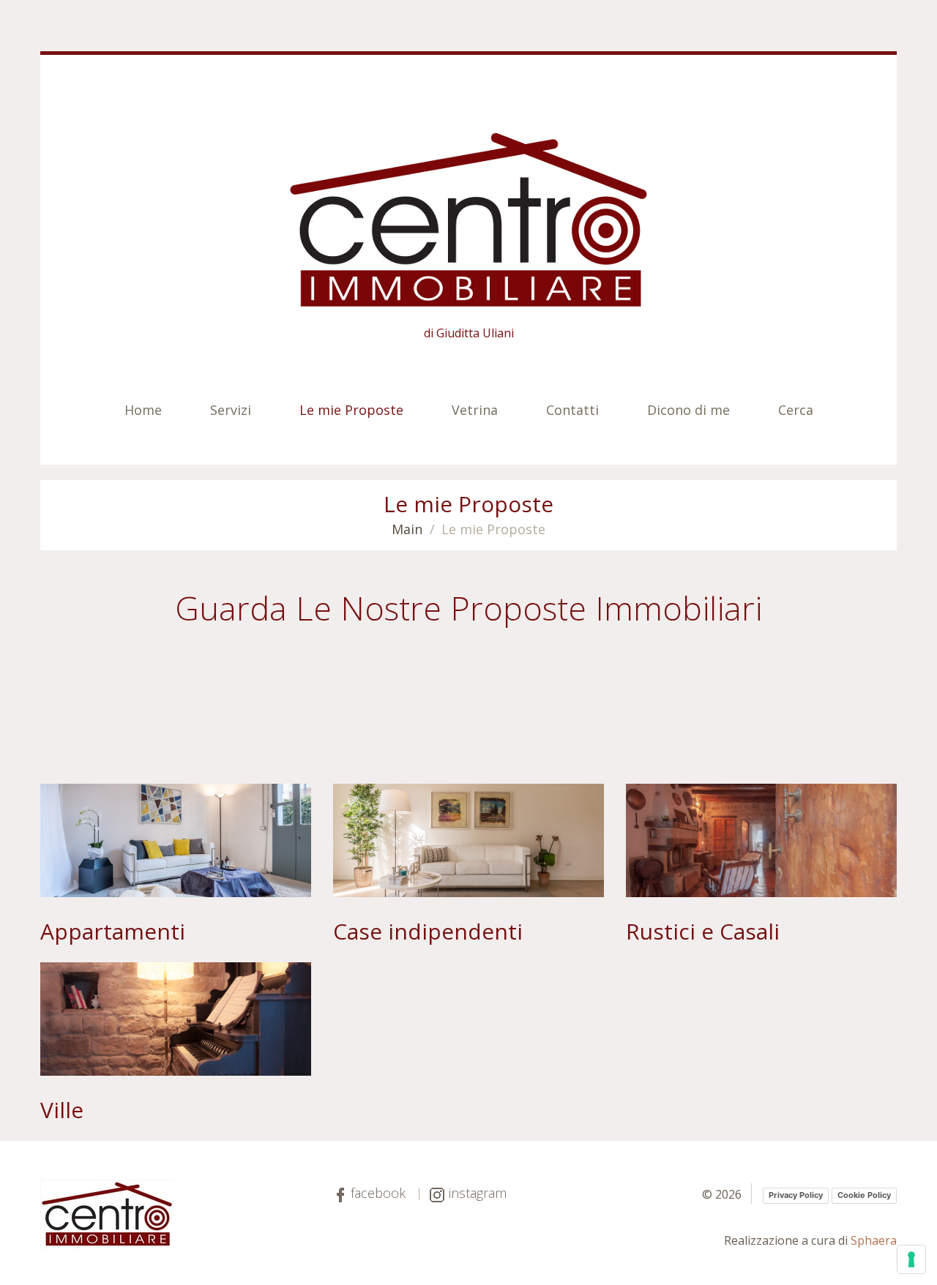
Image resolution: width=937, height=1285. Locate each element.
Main (407, 529)
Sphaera (874, 1240)
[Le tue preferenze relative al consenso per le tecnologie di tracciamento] (911, 1259)
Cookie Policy (864, 1195)
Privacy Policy (796, 1195)
